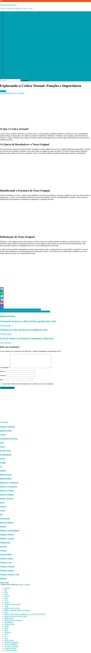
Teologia (3, 91)
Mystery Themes (24, 584)
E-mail (3, 375)
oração (2, 510)
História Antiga (5, 475)
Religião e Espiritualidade (9, 530)
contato (7, 26)
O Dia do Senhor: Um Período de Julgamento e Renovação (27, 338)
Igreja (2, 502)
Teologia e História (7, 570)
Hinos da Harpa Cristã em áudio (15, 40)
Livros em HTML (10, 74)
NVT (6, 16)
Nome (3, 371)
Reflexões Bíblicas (6, 522)
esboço (2, 447)
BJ (5, 60)
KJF (5, 36)
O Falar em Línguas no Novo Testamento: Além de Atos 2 (20, 309)
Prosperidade (5, 518)
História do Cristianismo (9, 483)
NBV (6, 54)
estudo (2, 459)
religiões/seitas (5, 542)
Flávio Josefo (9, 64)
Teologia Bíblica (6, 554)
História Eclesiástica (11, 66)
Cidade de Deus (10, 72)
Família (3, 463)
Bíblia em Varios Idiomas (13, 44)
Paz (1, 514)
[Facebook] (45, 289)
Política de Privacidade (12, 28)
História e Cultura (7, 490)
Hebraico (7, 56)
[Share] (45, 307)
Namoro (3, 506)
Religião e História (7, 534)
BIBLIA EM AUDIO (12, 32)
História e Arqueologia (8, 487)
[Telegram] (45, 299)
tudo (9, 93)
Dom (2, 443)
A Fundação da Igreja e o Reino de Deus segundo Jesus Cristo (28, 321)
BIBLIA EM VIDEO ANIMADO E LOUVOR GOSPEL (25, 38)
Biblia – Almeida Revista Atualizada (17, 34)
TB (5, 14)
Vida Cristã (4, 582)
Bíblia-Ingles (8, 42)
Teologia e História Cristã (9, 574)
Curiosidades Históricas (9, 439)
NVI (6, 24)
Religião (3, 526)
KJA (6, 22)
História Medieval (6, 498)
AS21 (6, 58)
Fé (1, 467)
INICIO (7, 12)
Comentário (5, 367)
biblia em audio (6, 431)
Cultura (3, 435)
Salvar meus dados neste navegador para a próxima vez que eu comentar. (28, 384)
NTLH (6, 20)
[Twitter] (45, 296)
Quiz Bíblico (8, 46)
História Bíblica (6, 479)
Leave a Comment (17, 93)
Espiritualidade (6, 455)
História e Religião (7, 494)
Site (1, 380)
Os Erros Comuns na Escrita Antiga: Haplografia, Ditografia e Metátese (25, 311)
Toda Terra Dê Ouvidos (8, 5)
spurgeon (3, 546)
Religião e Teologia (7, 538)
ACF (6, 62)
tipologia (3, 578)
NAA (6, 52)
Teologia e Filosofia (7, 566)
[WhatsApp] (45, 292)
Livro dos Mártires (10, 68)
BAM (6, 50)
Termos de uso (9, 48)
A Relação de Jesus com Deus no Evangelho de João (23, 330)
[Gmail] (45, 303)
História (3, 471)
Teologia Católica (6, 558)
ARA (6, 30)
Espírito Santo (5, 451)
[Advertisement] (45, 109)
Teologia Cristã (5, 562)
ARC (6, 18)
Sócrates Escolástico (11, 70)
